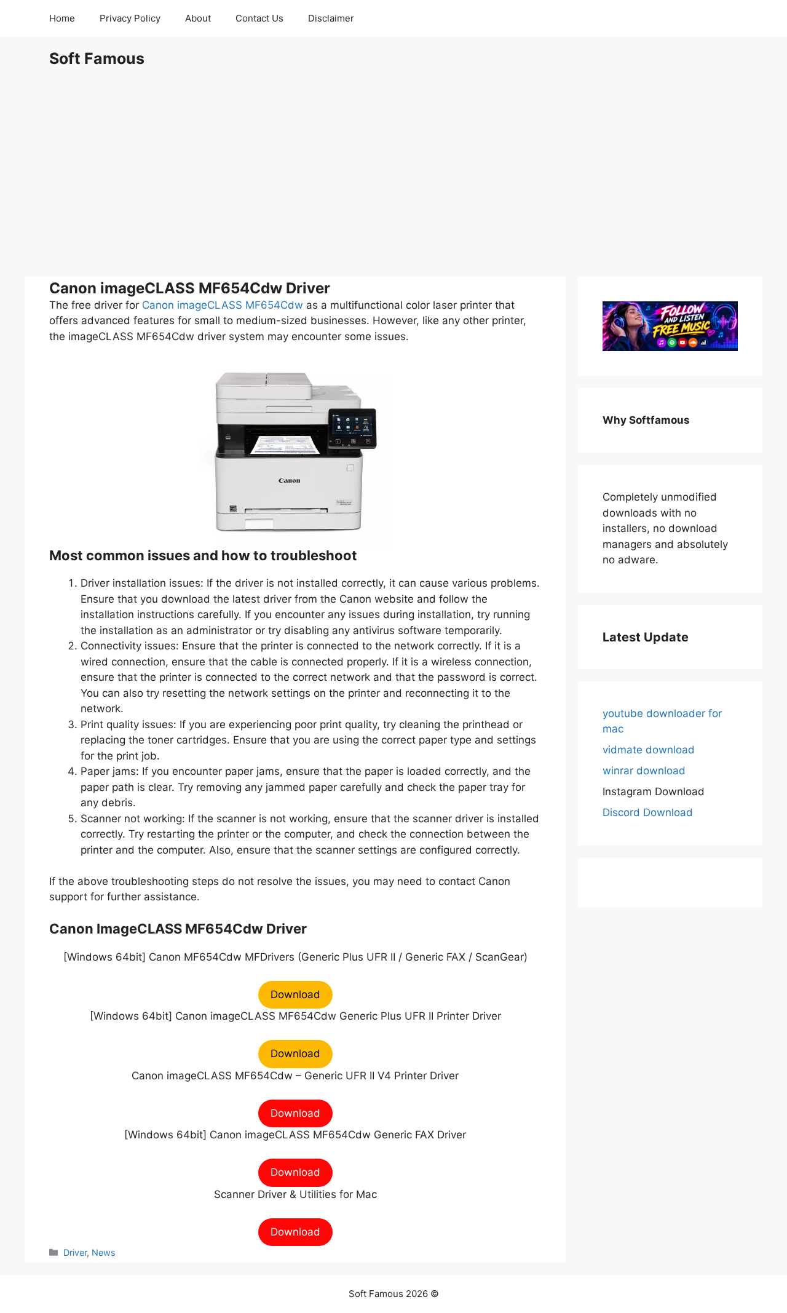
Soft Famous (96, 58)
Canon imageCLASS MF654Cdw (222, 305)
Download (295, 994)
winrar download (644, 770)
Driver (75, 1252)
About (198, 18)
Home (62, 18)
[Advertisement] (393, 172)
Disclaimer (331, 18)
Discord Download (648, 812)
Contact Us (259, 18)
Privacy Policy (130, 18)
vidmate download (649, 750)
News (104, 1252)
